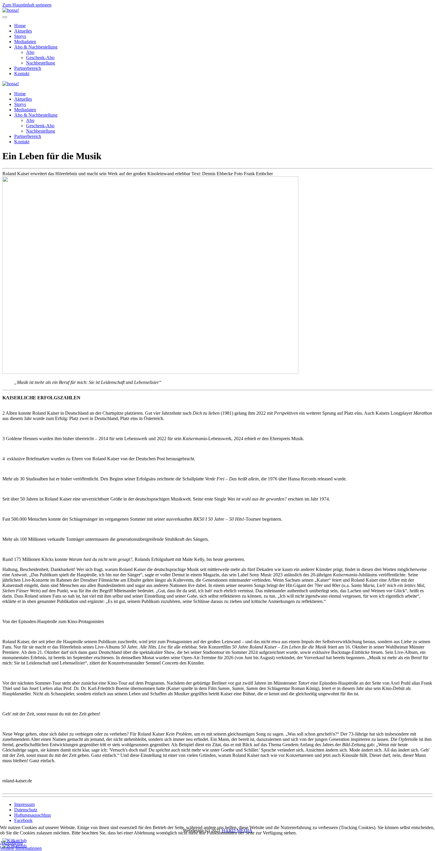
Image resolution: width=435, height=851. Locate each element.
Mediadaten (25, 41)
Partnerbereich (27, 68)
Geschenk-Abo (40, 57)
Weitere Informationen (21, 848)
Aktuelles (23, 30)
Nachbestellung (40, 62)
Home (20, 25)
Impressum (24, 804)
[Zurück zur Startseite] (10, 10)
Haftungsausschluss (32, 815)
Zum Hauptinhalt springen (26, 4)
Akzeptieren (11, 842)
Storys (20, 36)
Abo (30, 52)
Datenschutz (25, 809)
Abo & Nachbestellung (35, 46)
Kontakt (21, 73)
